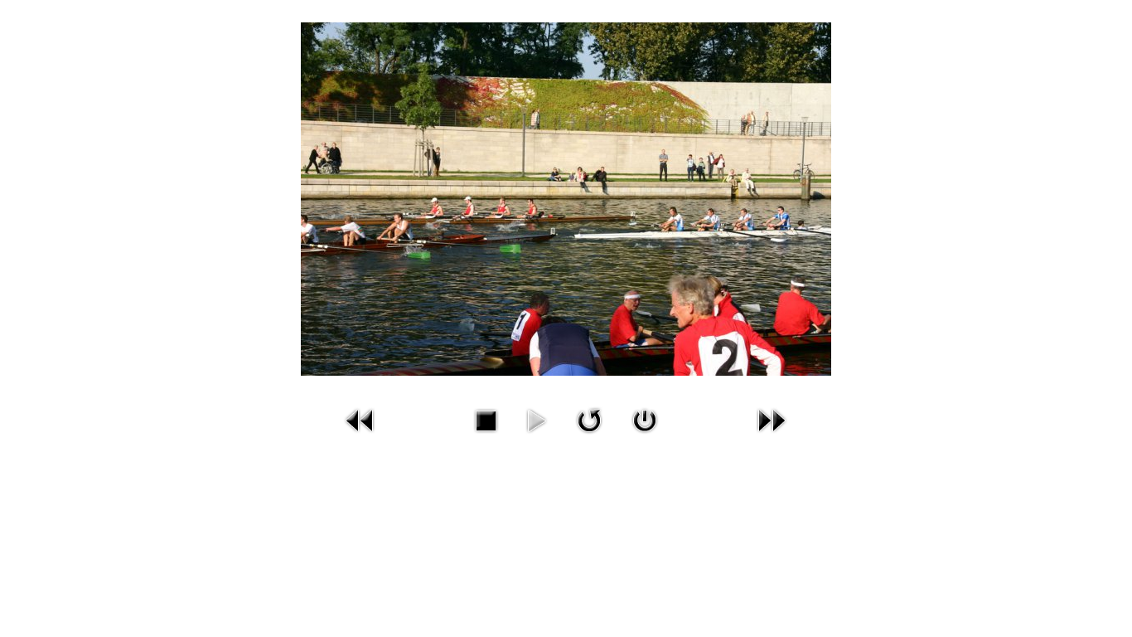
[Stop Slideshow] (486, 419)
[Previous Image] (360, 419)
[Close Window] (644, 419)
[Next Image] (771, 419)
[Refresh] (589, 419)
